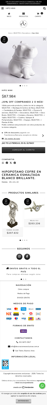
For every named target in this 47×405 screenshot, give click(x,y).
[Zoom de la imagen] (44, 39)
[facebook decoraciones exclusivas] (27, 257)
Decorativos (26, 33)
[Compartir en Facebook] (7, 163)
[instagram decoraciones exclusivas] (19, 257)
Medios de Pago (23, 293)
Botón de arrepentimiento (24, 383)
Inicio (10, 33)
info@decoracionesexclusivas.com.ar (25, 346)
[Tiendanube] (23, 388)
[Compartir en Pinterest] (15, 163)
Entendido (23, 401)
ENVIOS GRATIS (23, 298)
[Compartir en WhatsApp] (3, 163)
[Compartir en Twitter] (11, 163)
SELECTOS (16, 33)
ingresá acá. (41, 381)
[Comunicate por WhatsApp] (42, 386)
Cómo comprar (23, 289)
